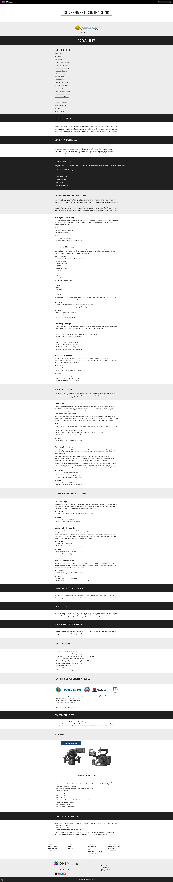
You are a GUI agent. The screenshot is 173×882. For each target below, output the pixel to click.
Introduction (58, 53)
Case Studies (58, 100)
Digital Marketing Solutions (62, 62)
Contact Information (60, 111)
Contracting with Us (60, 105)
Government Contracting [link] (164, 2)
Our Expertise (58, 59)
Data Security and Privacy (62, 97)
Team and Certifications (61, 103)
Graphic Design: (60, 88)
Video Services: (60, 79)
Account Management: (62, 74)
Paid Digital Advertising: (62, 65)
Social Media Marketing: (62, 68)
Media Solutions (59, 76)
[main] (86, 13)
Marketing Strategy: (61, 71)
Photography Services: (62, 82)
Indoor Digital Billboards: (63, 91)
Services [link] (154, 2)
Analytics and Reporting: (63, 94)
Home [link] (147, 2)
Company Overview (60, 56)
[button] (2, 880)
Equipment (58, 108)
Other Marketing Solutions (62, 85)
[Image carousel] (86, 757)
